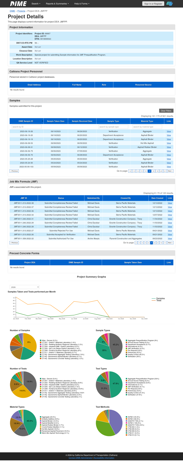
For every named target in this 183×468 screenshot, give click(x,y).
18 (153, 171)
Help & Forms (81, 3)
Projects (21, 10)
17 (149, 171)
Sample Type (113, 121)
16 (145, 171)
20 (161, 171)
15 (142, 171)
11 (165, 243)
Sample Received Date (82, 121)
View (169, 131)
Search (35, 3)
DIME (12, 10)
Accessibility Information (104, 457)
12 (130, 171)
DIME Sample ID (26, 121)
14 (138, 171)
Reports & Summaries (56, 3)
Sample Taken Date (55, 121)
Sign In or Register (153, 3)
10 (161, 243)
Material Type (147, 121)
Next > (170, 171)
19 (157, 171)
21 (165, 171)
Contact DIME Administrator (80, 457)
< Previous (14, 171)
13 (134, 171)
